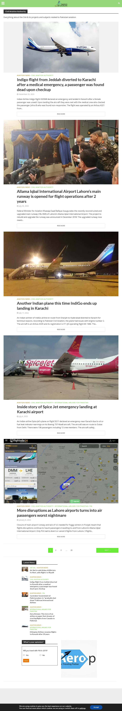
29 (71, 550)
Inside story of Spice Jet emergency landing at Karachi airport (57, 409)
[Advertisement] (61, 696)
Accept (96, 707)
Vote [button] (26, 660)
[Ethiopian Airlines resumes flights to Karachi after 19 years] (25, 625)
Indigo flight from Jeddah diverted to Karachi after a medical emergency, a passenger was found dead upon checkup (60, 84)
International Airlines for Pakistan (71, 403)
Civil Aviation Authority (42, 75)
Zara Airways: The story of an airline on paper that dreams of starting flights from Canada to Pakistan (42, 617)
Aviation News (23, 75)
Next (106, 550)
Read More (61, 114)
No (43, 655)
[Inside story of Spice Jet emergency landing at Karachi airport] (61, 367)
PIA (90, 506)
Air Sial (33, 568)
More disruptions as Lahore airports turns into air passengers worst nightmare (59, 513)
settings (82, 708)
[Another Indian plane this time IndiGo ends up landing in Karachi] (61, 263)
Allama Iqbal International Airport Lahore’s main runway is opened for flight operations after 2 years (59, 196)
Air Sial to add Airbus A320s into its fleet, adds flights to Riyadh (43, 571)
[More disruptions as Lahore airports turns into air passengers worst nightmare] (61, 471)
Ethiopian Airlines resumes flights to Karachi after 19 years (43, 633)
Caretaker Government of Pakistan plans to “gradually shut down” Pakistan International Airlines (43, 599)
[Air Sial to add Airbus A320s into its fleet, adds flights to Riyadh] (25, 569)
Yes (27, 655)
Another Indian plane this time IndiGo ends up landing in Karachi (57, 306)
